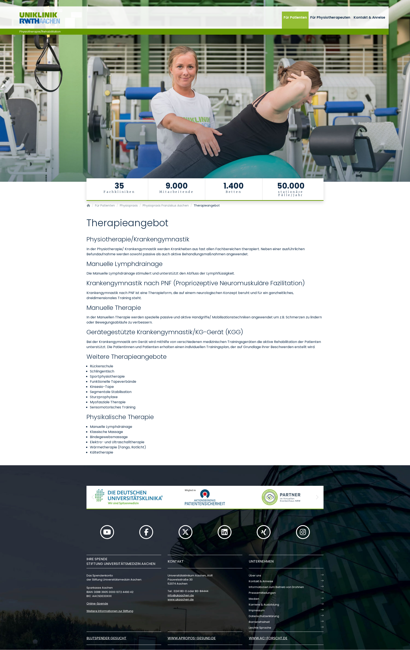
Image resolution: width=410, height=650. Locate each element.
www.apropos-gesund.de (192, 638)
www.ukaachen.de (181, 599)
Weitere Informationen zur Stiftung (109, 611)
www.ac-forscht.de (268, 638)
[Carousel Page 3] (3, 92)
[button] (92, 497)
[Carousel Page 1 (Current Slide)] (3, 86)
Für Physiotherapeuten (330, 17)
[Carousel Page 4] (3, 96)
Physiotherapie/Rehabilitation (40, 32)
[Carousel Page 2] (3, 89)
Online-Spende (97, 603)
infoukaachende (181, 595)
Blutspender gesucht (106, 638)
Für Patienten (295, 17)
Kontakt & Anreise (369, 17)
